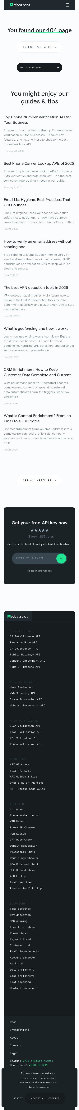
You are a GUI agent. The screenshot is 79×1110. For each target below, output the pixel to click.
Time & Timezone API (25, 667)
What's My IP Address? (26, 783)
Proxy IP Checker (22, 827)
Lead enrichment (22, 976)
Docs (13, 1022)
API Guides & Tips (23, 776)
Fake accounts (20, 909)
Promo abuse (18, 933)
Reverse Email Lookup (26, 888)
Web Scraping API (22, 693)
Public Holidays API (25, 654)
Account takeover (22, 957)
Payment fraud (20, 939)
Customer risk (20, 945)
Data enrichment (22, 970)
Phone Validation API (26, 744)
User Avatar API (22, 687)
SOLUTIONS (18, 903)
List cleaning (20, 982)
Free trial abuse (22, 927)
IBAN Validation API (25, 726)
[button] (67, 5)
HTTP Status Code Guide (27, 789)
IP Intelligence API (25, 636)
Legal (14, 1053)
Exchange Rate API (23, 642)
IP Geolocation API (24, 648)
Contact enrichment (24, 988)
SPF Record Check (22, 870)
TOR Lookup (18, 834)
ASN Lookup (18, 876)
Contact (15, 1045)
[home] (32, 5)
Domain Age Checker (24, 858)
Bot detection (20, 915)
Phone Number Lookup (25, 815)
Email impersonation (25, 951)
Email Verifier (21, 882)
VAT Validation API (24, 738)
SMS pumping (18, 921)
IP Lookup (17, 809)
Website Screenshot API (27, 705)
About (14, 1038)
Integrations (19, 1030)
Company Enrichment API (27, 661)
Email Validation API (26, 732)
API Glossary (19, 764)
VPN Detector (19, 821)
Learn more (43, 1087)
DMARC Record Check (24, 864)
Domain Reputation (23, 846)
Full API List (20, 770)
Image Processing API (26, 699)
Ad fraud (16, 963)
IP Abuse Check (21, 839)
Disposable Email (22, 852)
